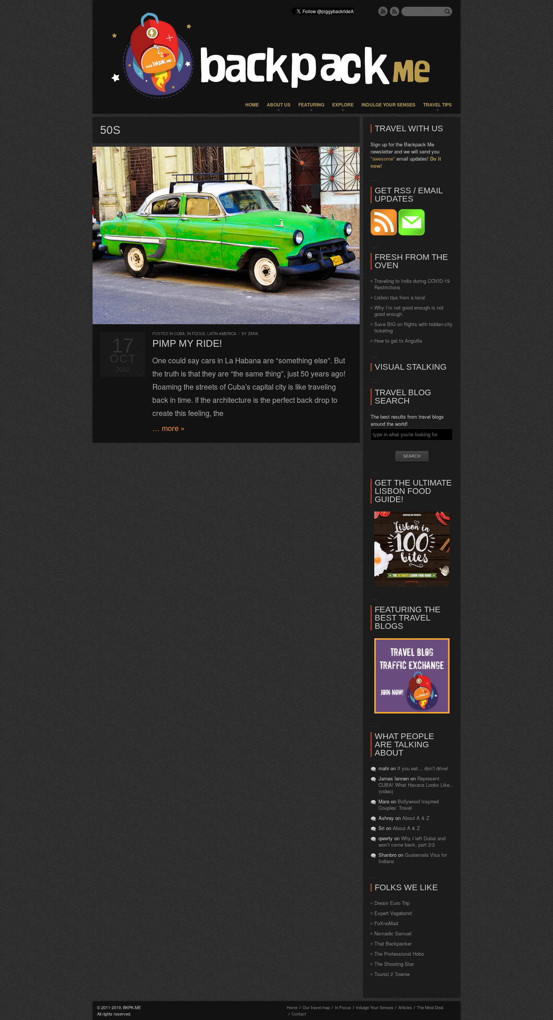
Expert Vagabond (393, 913)
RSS (395, 11)
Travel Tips (437, 104)
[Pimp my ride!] (226, 235)
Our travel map (316, 1007)
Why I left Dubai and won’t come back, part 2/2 (411, 841)
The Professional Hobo (399, 953)
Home (252, 104)
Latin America (221, 333)
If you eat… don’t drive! (422, 768)
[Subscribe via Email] (411, 233)
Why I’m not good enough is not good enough (409, 310)
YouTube (383, 11)
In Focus (196, 333)
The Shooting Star (394, 963)
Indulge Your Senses (388, 104)
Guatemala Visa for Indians (412, 858)
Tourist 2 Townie (392, 973)
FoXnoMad (386, 923)
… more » (168, 428)
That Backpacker (393, 943)
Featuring (311, 104)
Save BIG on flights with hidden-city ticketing (413, 327)
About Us (278, 104)
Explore (343, 104)
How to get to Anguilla (398, 340)
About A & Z (415, 817)
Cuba (179, 333)
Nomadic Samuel (393, 933)
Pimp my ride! (187, 343)
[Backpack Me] (276, 57)
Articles (405, 1007)
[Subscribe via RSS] (384, 233)
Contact (299, 1014)
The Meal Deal (430, 1007)
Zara (253, 333)
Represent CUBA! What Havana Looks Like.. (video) (415, 785)
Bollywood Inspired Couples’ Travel (408, 804)
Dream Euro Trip (392, 902)
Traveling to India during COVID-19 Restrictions (412, 284)
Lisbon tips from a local (399, 297)
